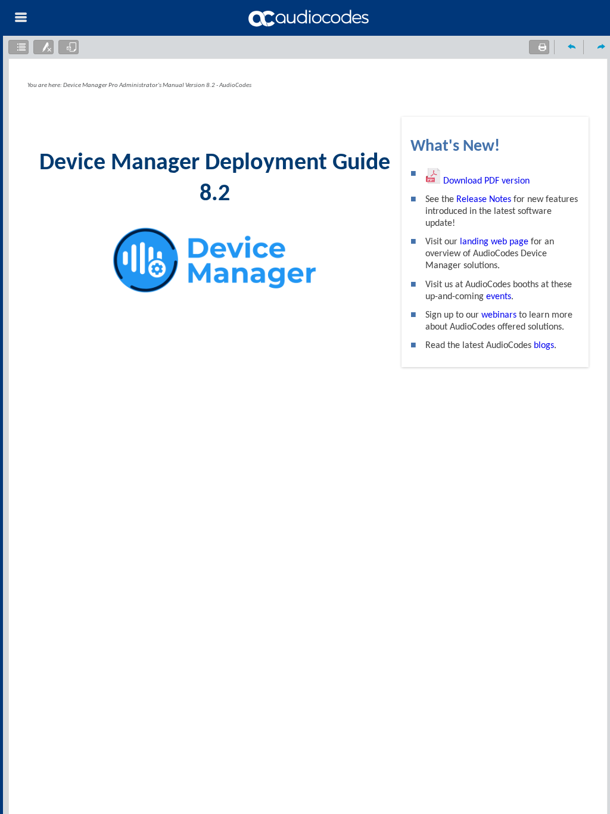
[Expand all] (18, 47)
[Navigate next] (598, 46)
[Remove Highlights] (43, 47)
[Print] (539, 47)
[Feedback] (68, 47)
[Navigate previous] (568, 46)
